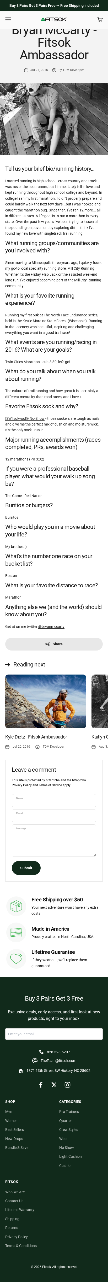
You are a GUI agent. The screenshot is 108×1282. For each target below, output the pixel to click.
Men (8, 1111)
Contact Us (14, 1201)
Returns (11, 1228)
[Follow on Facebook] (40, 1084)
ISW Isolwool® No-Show (25, 418)
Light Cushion (70, 1156)
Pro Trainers (69, 1111)
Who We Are (15, 1192)
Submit (26, 868)
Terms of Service (50, 785)
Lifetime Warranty (19, 1210)
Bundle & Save (16, 1147)
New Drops (14, 1139)
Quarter (65, 1121)
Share (58, 644)
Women (11, 1121)
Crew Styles (68, 1129)
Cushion (66, 1165)
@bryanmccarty (51, 626)
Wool (63, 1139)
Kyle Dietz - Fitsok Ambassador (36, 737)
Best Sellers (14, 1129)
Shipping (12, 1219)
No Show (66, 1147)
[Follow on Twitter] (54, 1084)
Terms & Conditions (21, 1246)
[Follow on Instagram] (67, 1084)
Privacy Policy (22, 785)
